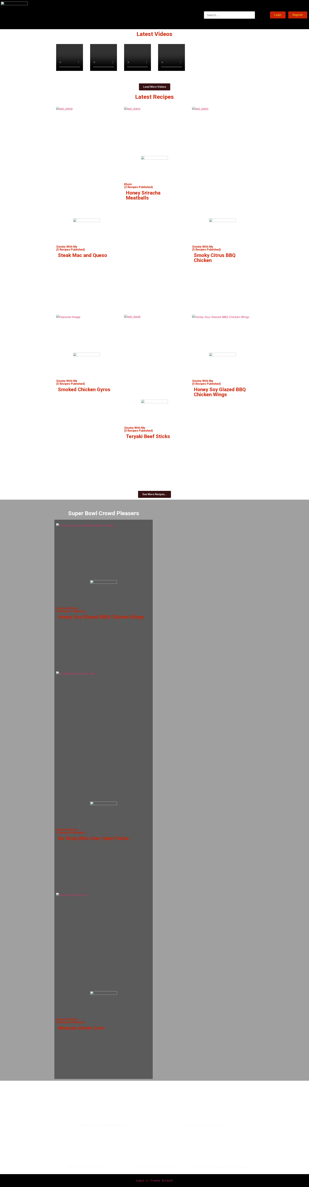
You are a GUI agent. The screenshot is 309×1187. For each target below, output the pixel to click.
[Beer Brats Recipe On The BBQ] (154, 1152)
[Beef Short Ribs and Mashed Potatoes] (104, 1111)
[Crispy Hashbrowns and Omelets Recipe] (222, 1152)
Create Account (162, 1180)
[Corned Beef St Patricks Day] (87, 1152)
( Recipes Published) (70, 249)
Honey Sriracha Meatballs (143, 195)
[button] (69, 74)
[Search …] (229, 15)
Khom (128, 184)
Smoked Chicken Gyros (84, 389)
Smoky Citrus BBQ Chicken (215, 257)
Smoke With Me (66, 246)
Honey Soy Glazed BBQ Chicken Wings (220, 392)
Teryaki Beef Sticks (148, 436)
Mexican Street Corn (81, 1028)
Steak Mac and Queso (82, 255)
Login (140, 1180)
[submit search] (261, 15)
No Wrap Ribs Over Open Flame (93, 838)
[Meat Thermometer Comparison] (205, 1111)
